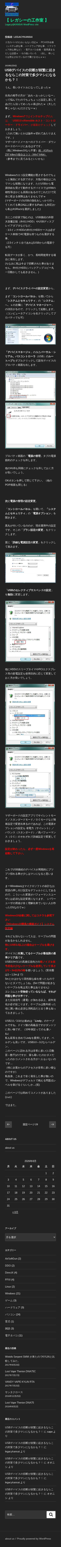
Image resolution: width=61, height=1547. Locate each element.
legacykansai (12, 1451)
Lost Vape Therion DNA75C (20, 1371)
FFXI (8, 1279)
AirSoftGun (11, 1258)
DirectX (9, 1272)
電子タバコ (11, 1335)
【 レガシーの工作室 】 (27, 20)
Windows (10, 1293)
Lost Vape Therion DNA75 (19, 1402)
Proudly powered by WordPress (34, 1538)
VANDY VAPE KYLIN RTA (20, 1381)
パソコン (10, 1314)
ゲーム (9, 1300)
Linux (8, 1286)
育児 (7, 1321)
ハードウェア (12, 1307)
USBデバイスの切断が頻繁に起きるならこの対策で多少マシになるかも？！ (30, 74)
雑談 (7, 1328)
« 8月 (15, 1212)
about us (10, 1147)
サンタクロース (14, 1392)
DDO (8, 1265)
